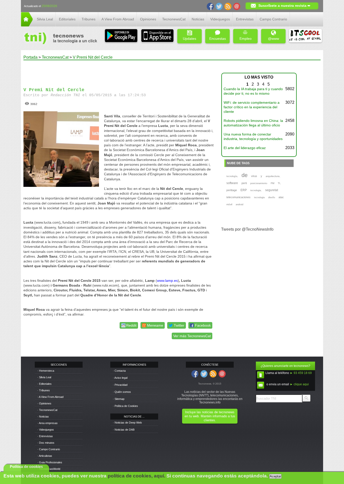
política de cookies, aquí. (136, 475)
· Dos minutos (45, 442)
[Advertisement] (118, 71)
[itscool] (305, 36)
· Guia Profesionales (49, 462)
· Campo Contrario (48, 449)
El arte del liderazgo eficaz (245, 148)
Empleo (245, 39)
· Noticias (43, 416)
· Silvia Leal (44, 377)
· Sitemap (118, 398)
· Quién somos (122, 391)
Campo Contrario (273, 19)
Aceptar (275, 476)
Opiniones (148, 19)
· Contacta (119, 370)
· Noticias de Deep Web (127, 422)
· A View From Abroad (50, 396)
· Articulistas (44, 455)
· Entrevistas (45, 436)
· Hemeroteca (45, 370)
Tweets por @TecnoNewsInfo (247, 229)
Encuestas (217, 39)
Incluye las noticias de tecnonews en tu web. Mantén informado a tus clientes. (210, 416)
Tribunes (88, 19)
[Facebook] (210, 6)
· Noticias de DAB (123, 429)
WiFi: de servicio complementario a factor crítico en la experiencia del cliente (252, 107)
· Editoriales (44, 383)
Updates (189, 39)
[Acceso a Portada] (27, 25)
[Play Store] (121, 36)
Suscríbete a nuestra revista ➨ (284, 6)
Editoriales (67, 19)
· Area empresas (47, 423)
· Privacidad (120, 384)
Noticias (198, 19)
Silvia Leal (45, 19)
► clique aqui (299, 384)
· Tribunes (43, 390)
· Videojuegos (45, 429)
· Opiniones (44, 403)
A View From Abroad (117, 19)
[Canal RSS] (228, 6)
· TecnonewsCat (47, 409)
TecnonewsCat (174, 19)
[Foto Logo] (59, 39)
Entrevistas (245, 19)
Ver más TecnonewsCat (192, 336)
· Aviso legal (120, 377)
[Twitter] (219, 6)
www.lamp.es (167, 281)
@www (273, 39)
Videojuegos (220, 19)
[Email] (237, 6)
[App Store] (157, 36)
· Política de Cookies (125, 405)
